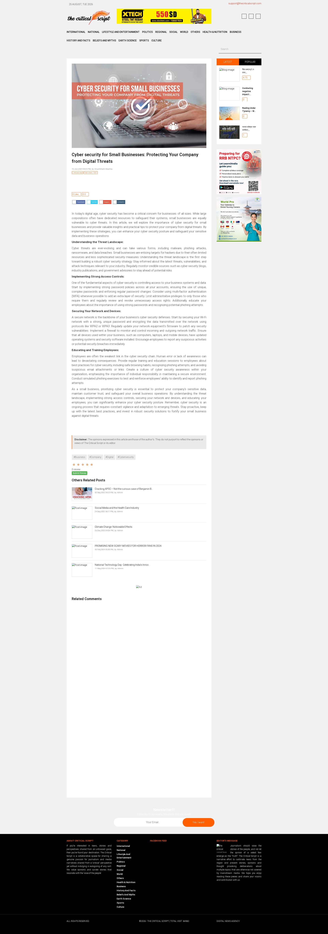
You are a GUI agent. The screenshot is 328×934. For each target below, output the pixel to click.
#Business (79, 457)
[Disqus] (139, 649)
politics (147, 32)
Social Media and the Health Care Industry (117, 508)
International (123, 846)
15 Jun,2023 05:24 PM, (81, 169)
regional (161, 32)
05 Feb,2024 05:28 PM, (104, 549)
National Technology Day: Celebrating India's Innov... (122, 564)
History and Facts (78, 40)
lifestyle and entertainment (121, 32)
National (121, 850)
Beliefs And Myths (126, 894)
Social (120, 870)
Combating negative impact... (247, 91)
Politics (121, 861)
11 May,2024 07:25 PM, (104, 568)
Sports (144, 40)
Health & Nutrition (215, 32)
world (184, 32)
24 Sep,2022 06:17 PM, (104, 511)
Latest (227, 62)
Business (235, 32)
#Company (95, 457)
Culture (156, 40)
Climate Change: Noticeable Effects (113, 526)
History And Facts (126, 890)
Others (120, 878)
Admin (120, 492)
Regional (121, 866)
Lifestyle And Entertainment (124, 856)
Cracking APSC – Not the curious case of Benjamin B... (124, 489)
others (195, 32)
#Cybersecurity (126, 457)
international (76, 32)
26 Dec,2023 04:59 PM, (104, 530)
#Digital (109, 457)
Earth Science (128, 40)
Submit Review (79, 473)
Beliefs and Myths (104, 40)
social (173, 32)
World (120, 874)
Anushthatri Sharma (103, 169)
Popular (250, 62)
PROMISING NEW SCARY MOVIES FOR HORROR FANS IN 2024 (128, 545)
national (93, 32)
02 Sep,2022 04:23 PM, (104, 492)
